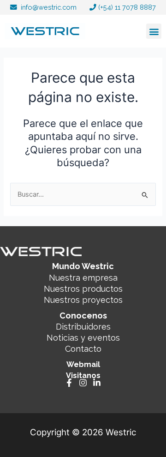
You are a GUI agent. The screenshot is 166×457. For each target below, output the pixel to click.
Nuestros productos (83, 289)
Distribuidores (83, 326)
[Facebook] (69, 383)
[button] (153, 31)
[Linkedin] (97, 383)
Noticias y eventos (83, 338)
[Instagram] (83, 383)
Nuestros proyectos (83, 300)
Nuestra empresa (83, 278)
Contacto (83, 349)
